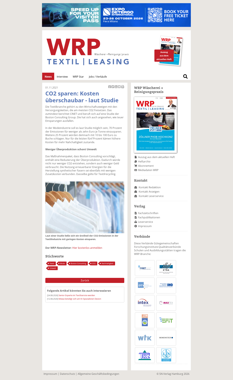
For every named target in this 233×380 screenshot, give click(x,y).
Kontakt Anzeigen (149, 191)
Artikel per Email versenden (119, 88)
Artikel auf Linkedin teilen (116, 88)
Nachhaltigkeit (107, 263)
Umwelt (53, 268)
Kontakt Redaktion (150, 187)
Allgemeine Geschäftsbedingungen (98, 374)
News (48, 76)
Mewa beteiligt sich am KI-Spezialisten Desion (80, 298)
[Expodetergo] (116, 26)
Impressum (145, 226)
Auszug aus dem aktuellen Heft (156, 157)
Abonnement (146, 166)
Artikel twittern (113, 88)
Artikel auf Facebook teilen (110, 88)
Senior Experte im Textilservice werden (77, 295)
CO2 (94, 263)
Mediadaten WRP (148, 170)
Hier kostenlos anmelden (87, 248)
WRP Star (78, 76)
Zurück (85, 280)
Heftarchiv (144, 161)
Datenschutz (67, 374)
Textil (52, 263)
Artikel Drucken (122, 88)
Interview (62, 76)
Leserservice (145, 222)
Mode (62, 263)
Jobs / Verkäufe (98, 76)
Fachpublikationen (149, 217)
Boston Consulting (78, 263)
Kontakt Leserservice (151, 196)
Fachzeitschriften (148, 213)
